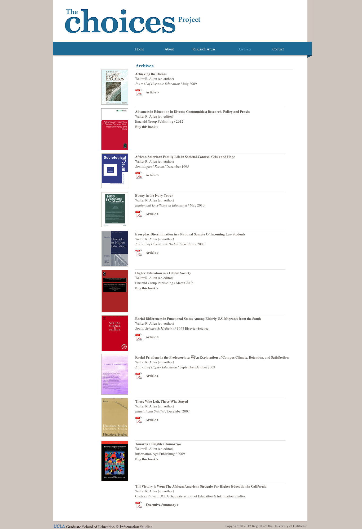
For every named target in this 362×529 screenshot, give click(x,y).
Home (139, 48)
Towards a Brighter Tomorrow (158, 443)
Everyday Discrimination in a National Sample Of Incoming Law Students (190, 233)
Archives (244, 48)
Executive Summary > (162, 504)
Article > (152, 91)
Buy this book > (146, 287)
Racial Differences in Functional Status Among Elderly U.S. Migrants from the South (198, 318)
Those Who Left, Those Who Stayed (161, 401)
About (169, 48)
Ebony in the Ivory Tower (154, 195)
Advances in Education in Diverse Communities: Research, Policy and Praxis (192, 111)
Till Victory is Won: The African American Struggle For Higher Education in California (201, 486)
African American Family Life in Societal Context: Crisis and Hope (185, 156)
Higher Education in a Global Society (163, 272)
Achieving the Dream (151, 73)
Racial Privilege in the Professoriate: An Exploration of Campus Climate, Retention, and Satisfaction (212, 357)
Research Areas (203, 48)
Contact (278, 48)
